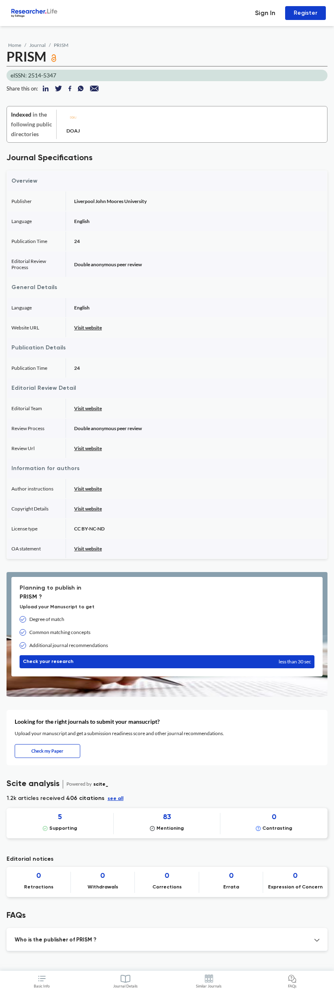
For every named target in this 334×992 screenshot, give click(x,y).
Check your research (167, 661)
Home (14, 45)
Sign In (265, 13)
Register (305, 12)
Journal (37, 45)
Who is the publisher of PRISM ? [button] (56, 940)
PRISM (61, 45)
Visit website (88, 328)
